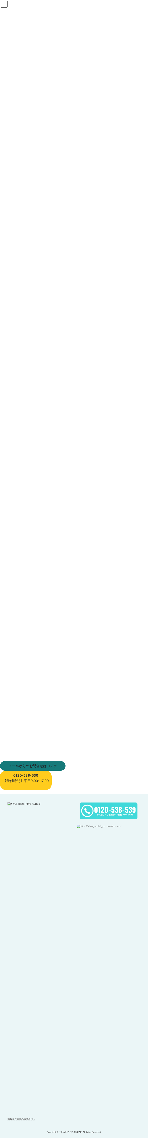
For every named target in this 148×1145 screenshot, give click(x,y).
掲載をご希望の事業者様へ (21, 1119)
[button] (33, 766)
